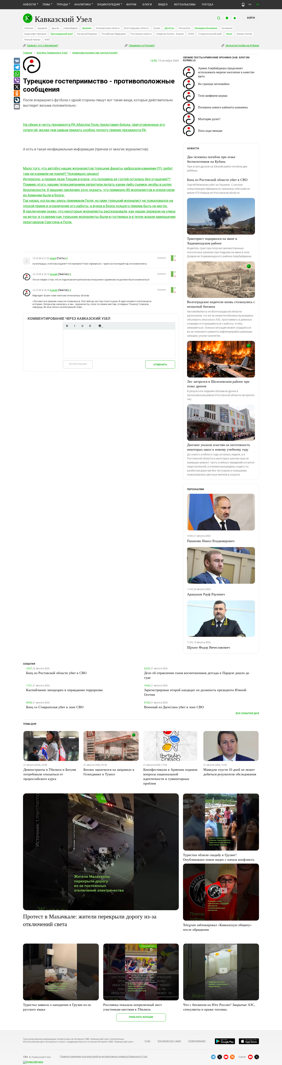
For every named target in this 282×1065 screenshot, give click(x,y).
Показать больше (141, 1017)
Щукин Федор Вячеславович (208, 647)
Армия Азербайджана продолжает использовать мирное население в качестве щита (226, 72)
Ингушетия (184, 28)
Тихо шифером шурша (212, 95)
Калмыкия (227, 28)
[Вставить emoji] (100, 325)
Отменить (160, 364)
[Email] (16, 106)
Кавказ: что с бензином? (42, 45)
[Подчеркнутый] (82, 325)
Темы (46, 4)
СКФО (191, 34)
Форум (131, 4)
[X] (16, 87)
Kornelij (53, 274)
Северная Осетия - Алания (170, 34)
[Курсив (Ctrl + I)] (74, 325)
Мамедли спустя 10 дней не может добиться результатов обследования (229, 771)
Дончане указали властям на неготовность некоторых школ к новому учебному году (218, 447)
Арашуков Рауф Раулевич (206, 594)
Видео (163, 4)
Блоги (147, 4)
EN (257, 4)
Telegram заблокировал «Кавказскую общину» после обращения (217, 927)
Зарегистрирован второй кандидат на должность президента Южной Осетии (195, 692)
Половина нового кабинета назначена (223, 107)
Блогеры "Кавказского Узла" (52, 52)
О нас (147, 1041)
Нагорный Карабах (87, 34)
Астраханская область (108, 28)
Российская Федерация (113, 34)
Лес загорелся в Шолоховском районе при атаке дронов (218, 383)
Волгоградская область (136, 28)
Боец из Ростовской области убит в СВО (217, 179)
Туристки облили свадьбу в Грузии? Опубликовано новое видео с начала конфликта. (219, 857)
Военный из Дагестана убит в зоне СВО (174, 707)
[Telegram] (16, 67)
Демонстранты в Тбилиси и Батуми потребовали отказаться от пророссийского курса (49, 774)
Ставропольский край (210, 34)
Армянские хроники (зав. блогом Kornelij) (95, 52)
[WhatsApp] (16, 74)
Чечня (229, 34)
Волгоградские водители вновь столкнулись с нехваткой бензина (221, 304)
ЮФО (47, 39)
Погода (207, 4)
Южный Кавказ (32, 39)
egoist (53, 258)
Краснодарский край (62, 34)
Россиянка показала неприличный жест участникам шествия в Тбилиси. (132, 1006)
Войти (251, 17)
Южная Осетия (244, 34)
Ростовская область (141, 34)
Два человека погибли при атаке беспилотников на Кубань (211, 159)
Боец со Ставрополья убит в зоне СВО (54, 707)
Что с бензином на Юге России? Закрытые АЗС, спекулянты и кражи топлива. (219, 1006)
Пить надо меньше (210, 131)
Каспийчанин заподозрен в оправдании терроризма (64, 689)
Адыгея (55, 28)
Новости (29, 4)
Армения (87, 28)
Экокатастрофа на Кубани (242, 45)
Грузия (156, 28)
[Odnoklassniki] (16, 93)
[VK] (16, 61)
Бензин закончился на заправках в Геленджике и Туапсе (108, 771)
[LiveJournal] (16, 100)
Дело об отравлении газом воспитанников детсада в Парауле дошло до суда (196, 675)
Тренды (62, 4)
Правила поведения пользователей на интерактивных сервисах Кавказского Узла (103, 1056)
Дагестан (169, 28)
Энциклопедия (108, 4)
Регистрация (78, 364)
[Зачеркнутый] (90, 325)
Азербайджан (70, 28)
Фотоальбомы (185, 4)
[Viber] (16, 80)
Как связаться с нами (169, 1041)
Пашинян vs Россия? (141, 45)
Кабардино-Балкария (206, 28)
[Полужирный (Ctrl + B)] (67, 325)
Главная (27, 52)
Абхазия (28, 28)
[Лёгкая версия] (243, 4)
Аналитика (82, 4)
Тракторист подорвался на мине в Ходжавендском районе (212, 240)
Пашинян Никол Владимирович (210, 540)
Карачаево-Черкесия (35, 34)
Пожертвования (196, 1041)
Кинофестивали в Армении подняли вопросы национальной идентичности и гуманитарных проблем (170, 776)
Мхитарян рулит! (209, 119)
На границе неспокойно (213, 84)
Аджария (42, 28)
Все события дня (247, 713)
